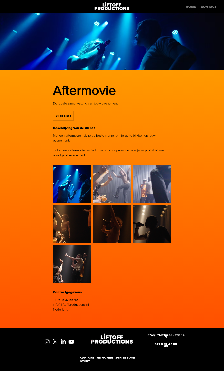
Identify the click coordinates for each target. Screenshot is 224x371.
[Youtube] (71, 342)
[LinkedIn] (63, 342)
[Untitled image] (72, 184)
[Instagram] (47, 342)
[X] (55, 342)
